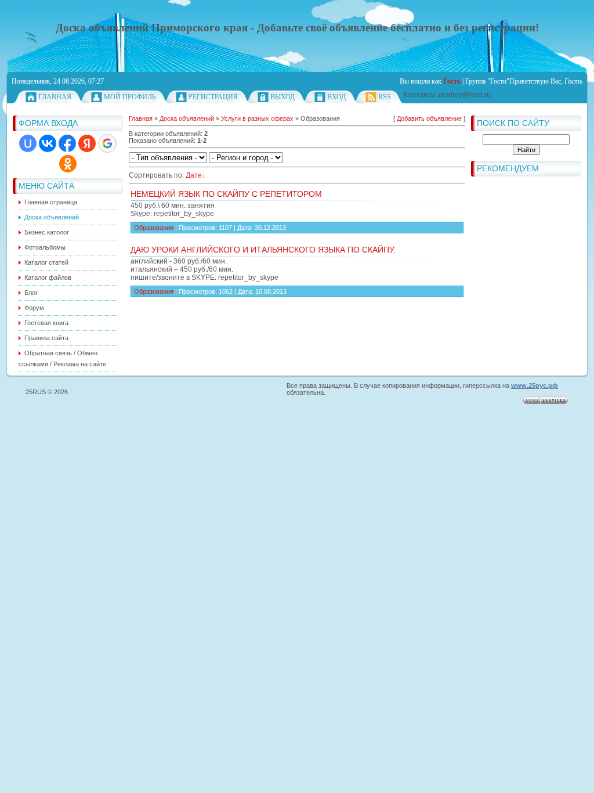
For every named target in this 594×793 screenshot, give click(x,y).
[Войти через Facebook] (67, 143)
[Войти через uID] (28, 143)
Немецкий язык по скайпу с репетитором (226, 194)
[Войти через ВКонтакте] (47, 143)
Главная (54, 97)
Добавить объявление (429, 118)
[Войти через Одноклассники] (68, 163)
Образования (153, 227)
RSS (384, 97)
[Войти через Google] (107, 143)
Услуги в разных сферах (257, 118)
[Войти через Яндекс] (87, 143)
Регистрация (213, 97)
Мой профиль (130, 97)
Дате (194, 175)
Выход (282, 97)
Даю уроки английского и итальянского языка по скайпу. (263, 249)
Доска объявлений (187, 118)
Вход (336, 97)
